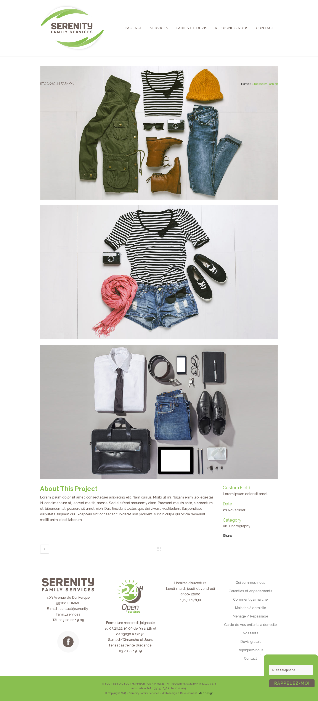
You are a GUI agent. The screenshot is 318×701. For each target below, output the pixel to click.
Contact (250, 658)
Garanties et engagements (250, 591)
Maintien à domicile (250, 608)
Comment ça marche (250, 599)
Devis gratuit (250, 642)
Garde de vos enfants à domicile (250, 625)
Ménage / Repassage (250, 616)
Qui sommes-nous (250, 582)
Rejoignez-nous (250, 650)
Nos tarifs (250, 633)
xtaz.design (206, 693)
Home (245, 83)
